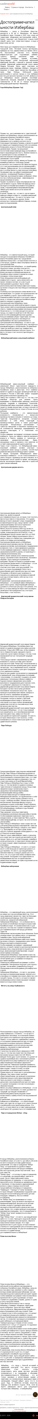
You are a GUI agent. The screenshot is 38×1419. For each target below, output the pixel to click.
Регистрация (17, 1411)
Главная (2, 14)
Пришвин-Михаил (27, 1395)
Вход (23, 1411)
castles (7, 3)
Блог (7, 14)
